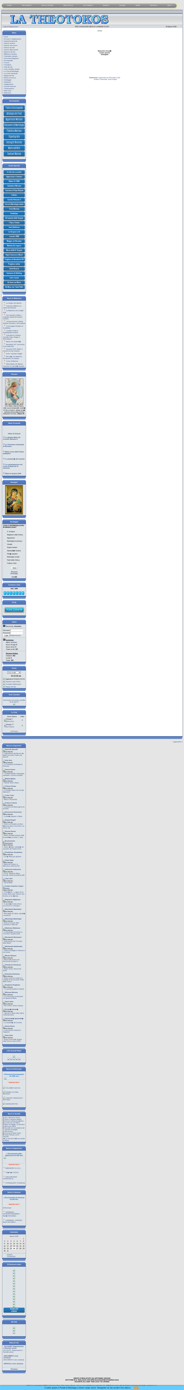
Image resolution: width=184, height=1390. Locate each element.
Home (6, 37)
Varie (11, 1035)
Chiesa (13, 786)
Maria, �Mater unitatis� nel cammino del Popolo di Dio (13, 848)
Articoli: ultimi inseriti (11, 50)
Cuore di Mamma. (12, 361)
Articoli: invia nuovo (10, 45)
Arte (10, 760)
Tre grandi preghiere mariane (14, 989)
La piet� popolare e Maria (13, 816)
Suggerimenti (8, 84)
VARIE (137, 5)
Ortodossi (17, 965)
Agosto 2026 (14, 1236)
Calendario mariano (11, 56)
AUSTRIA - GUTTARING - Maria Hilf (13, 1219)
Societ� (15, 1009)
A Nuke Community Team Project (105, 79)
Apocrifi (14, 749)
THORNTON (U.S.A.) (13, 1183)
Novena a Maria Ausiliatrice (14, 1121)
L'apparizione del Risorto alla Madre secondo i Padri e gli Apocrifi (13, 755)
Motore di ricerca (10, 78)
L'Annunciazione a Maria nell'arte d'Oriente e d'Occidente (14, 322)
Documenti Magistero (11, 58)
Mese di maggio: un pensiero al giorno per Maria (14, 1125)
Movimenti (17, 937)
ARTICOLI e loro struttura (12, 1358)
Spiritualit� (18, 1018)
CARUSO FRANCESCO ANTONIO (13, 1090)
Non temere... (9, 1131)
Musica (13, 955)
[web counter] (13, 594)
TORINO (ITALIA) (11, 1179)
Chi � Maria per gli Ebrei (12, 856)
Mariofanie (17, 909)
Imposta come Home (13, 681)
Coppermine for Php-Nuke (107, 77)
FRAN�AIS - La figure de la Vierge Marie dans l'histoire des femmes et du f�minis (14, 894)
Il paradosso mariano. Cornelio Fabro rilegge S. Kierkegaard (12, 337)
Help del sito (8, 67)
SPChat (14, 731)
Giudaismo (18, 852)
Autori (12, 769)
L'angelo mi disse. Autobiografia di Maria (10, 331)
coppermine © (178, 742)
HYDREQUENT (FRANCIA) (15, 1174)
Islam (11, 860)
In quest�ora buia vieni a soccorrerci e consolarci (12, 905)
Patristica (16, 974)
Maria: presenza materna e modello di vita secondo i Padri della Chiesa (13, 979)
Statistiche (7, 82)
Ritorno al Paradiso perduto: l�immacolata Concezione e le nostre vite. (13, 826)
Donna (13, 831)
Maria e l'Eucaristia (10, 799)
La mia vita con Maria (12, 1123)
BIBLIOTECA (68, 5)
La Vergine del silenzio (13, 303)
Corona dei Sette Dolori (13, 1133)
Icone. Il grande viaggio (14, 354)
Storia (12, 1026)
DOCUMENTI (88, 5)
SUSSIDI (122, 5)
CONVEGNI (11, 1256)
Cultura (14, 803)
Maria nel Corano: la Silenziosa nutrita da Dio (11, 865)
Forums (6, 63)
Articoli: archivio (9, 43)
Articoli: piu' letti (9, 47)
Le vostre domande (11, 73)
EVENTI (10, 1255)
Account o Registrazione (12, 39)
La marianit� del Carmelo (13, 1022)
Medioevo (16, 928)
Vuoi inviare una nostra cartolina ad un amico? (14, 701)
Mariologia (17, 919)
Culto (11, 795)
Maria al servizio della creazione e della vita (11, 923)
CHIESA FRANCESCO (14, 1105)
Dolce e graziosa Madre (13, 1119)
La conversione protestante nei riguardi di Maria (13, 997)
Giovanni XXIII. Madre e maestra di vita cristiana (13, 350)
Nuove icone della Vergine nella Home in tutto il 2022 (12, 1040)
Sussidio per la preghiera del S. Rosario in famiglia (13, 1128)
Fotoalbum (7, 65)
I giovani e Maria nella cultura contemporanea (13, 1014)
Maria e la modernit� (13, 341)
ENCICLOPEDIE (47, 5)
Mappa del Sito (11, 687)
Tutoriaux (14, 1369)
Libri (11, 878)
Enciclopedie (8, 60)
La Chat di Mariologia (11, 71)
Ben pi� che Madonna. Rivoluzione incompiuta (12, 357)
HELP (169, 5)
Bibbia (12, 779)
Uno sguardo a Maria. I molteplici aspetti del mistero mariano (12, 317)
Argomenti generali (10, 41)
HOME (9, 5)
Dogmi (13, 820)
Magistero (17, 899)
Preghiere (16, 985)
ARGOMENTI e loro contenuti (13, 1352)
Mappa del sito (9, 75)
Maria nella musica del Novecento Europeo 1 (11, 960)
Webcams (7, 93)
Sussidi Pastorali (10, 86)
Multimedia (18, 946)
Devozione (17, 812)
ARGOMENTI (26, 5)
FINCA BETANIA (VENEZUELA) (10, 1169)
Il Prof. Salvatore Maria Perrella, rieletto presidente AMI (13, 874)
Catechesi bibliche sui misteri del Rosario (12, 307)
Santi (11, 1001)
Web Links (7, 91)
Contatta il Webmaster (13, 684)
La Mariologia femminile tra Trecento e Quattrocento (12, 933)
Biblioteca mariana (10, 54)
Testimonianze (9, 88)
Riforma (14, 992)
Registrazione (13, 26)
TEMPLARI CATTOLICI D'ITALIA (12, 1100)
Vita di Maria (8, 882)
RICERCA (153, 5)
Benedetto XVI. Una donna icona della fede (13, 345)
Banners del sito (9, 52)
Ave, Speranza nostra (12, 1117)
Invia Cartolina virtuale (11, 69)
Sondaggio (7, 80)
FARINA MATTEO (12, 1095)
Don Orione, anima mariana (13, 1005)
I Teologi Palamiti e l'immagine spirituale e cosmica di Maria (13, 774)
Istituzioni (17, 869)
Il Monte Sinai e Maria (11, 783)
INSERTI (106, 5)
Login (5, 26)
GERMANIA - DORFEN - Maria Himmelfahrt (13, 1213)
